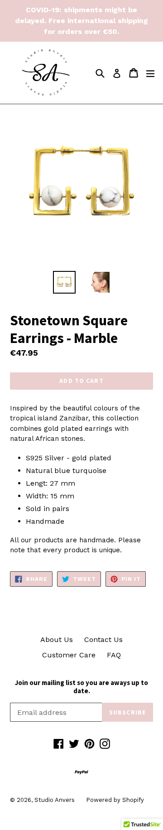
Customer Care (69, 655)
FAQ (114, 655)
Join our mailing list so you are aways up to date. (81, 687)
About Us (56, 639)
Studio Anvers (54, 799)
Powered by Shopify (115, 799)
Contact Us (103, 639)
